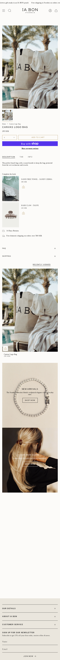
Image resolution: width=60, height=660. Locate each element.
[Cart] (56, 10)
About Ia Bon (9, 616)
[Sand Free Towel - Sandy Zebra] (10, 188)
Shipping (6, 256)
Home (4, 124)
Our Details (9, 608)
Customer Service (12, 624)
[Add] (23, 187)
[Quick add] (5, 348)
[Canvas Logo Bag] (30, 310)
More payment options (30, 148)
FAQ (4, 248)
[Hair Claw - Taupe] (10, 214)
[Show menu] (3, 10)
